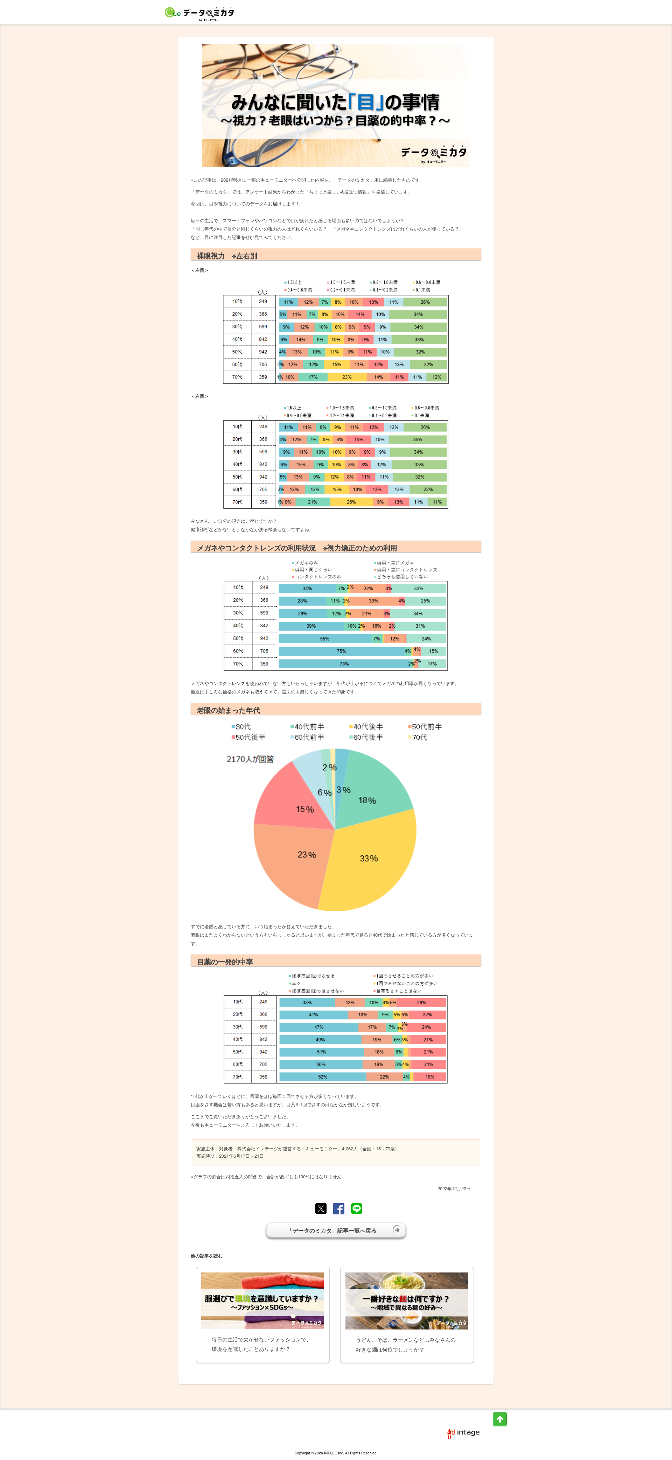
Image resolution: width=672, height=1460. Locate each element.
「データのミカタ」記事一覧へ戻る (332, 1230)
